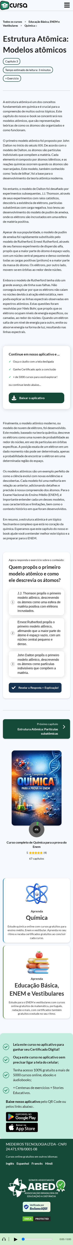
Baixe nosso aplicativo (23, 1101)
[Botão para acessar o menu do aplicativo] (67, 5)
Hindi (49, 1163)
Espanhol (23, 1163)
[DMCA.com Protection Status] (36, 1219)
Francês (37, 1163)
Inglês (10, 1163)
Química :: (31, 25)
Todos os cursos (12, 21)
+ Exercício (12, 78)
